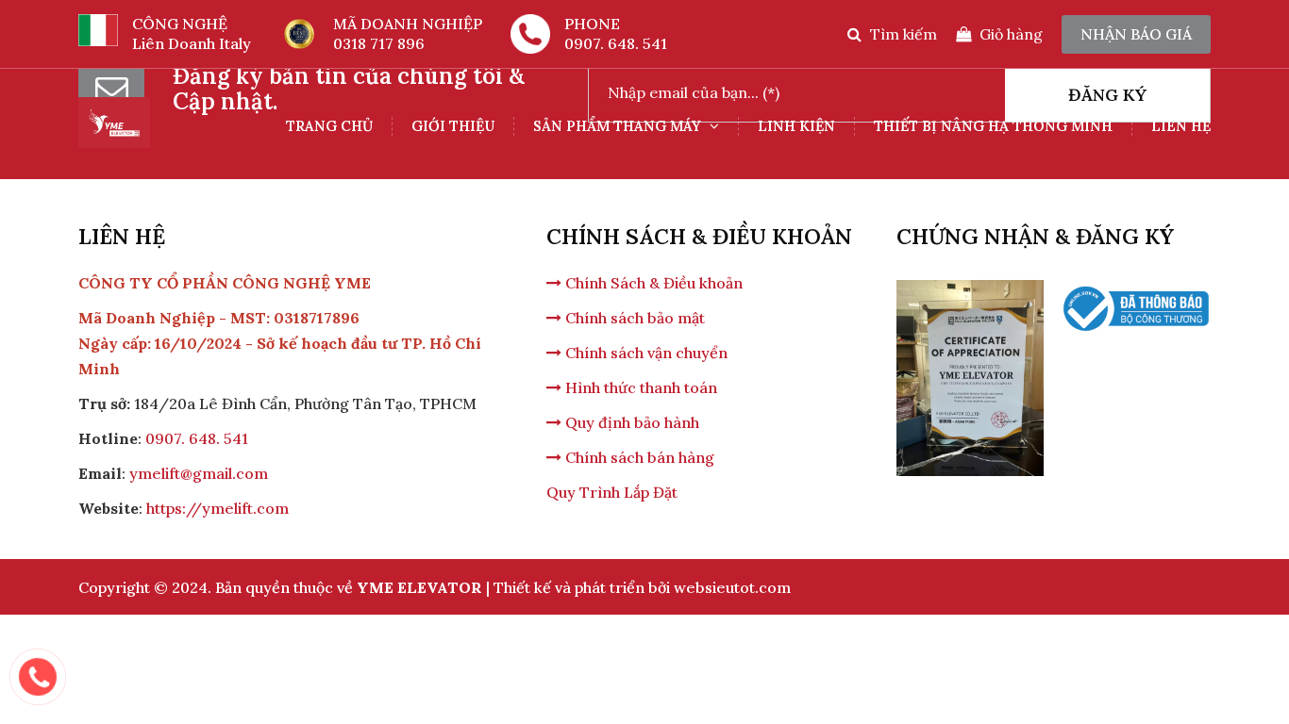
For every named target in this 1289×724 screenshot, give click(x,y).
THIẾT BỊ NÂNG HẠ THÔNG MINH (993, 126)
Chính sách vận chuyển (644, 352)
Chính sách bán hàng (637, 457)
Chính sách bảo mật (633, 317)
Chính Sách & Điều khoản (652, 282)
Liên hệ (1181, 126)
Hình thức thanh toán (639, 387)
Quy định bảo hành (630, 422)
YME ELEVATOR (419, 587)
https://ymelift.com (217, 508)
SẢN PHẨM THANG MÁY (619, 126)
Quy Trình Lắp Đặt (612, 492)
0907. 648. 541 (615, 43)
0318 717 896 (379, 43)
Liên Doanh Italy (191, 43)
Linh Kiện (796, 126)
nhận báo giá (1136, 34)
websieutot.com (732, 587)
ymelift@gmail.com (198, 473)
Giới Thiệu (452, 126)
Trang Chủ (329, 126)
